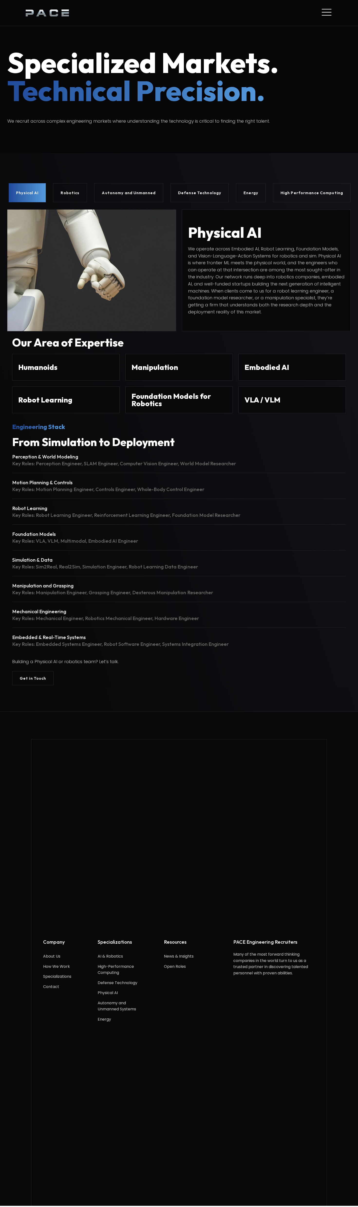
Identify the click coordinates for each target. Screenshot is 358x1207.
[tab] (27, 192)
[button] (33, 678)
